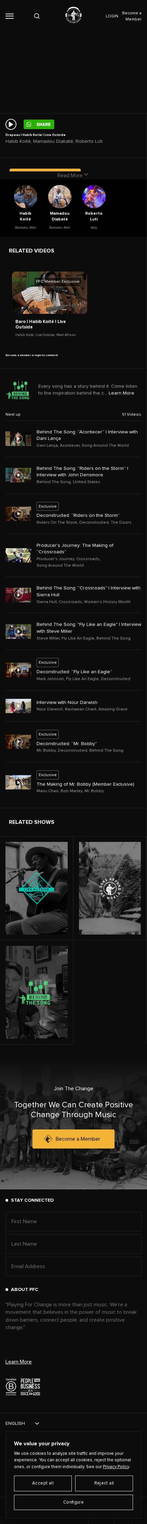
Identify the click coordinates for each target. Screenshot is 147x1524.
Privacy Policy (116, 1467)
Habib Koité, (24, 335)
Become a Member (78, 1139)
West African (66, 335)
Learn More (121, 393)
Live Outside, (45, 335)
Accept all (43, 1483)
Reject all (104, 1483)
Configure (73, 1502)
